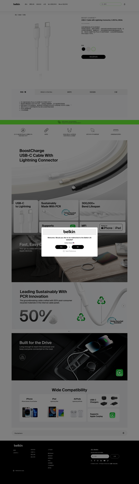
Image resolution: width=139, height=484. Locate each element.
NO (78, 247)
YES (61, 247)
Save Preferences (71, 251)
